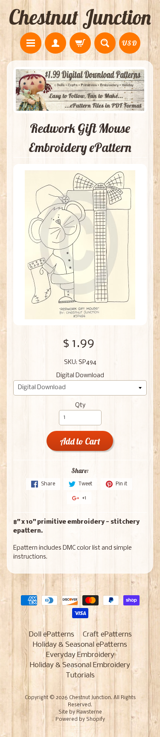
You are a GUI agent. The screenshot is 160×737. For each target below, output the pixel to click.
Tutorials (80, 675)
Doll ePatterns (51, 635)
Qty (80, 405)
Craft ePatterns (107, 635)
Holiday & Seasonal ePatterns (80, 645)
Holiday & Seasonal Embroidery (80, 665)
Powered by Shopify (80, 719)
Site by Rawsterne (80, 712)
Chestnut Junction (80, 17)
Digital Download (80, 376)
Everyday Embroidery (80, 655)
